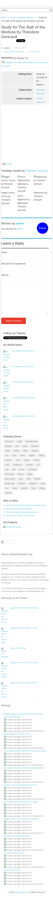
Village (42, 488)
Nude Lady (10, 483)
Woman (9, 493)
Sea (7, 488)
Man (28, 479)
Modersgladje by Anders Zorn (17, 734)
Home (4, 17)
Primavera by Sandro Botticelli (19, 508)
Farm (18, 460)
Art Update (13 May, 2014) (23, 366)
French (36, 460)
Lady (21, 479)
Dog (14, 455)
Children (35, 451)
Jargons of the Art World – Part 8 (24, 608)
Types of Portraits (18, 648)
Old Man (21, 483)
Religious (33, 483)
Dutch (22, 455)
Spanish (24, 488)
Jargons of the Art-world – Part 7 (23, 628)
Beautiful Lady (31, 441)
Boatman (35, 446)
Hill (14, 469)
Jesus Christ (10, 479)
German (29, 465)
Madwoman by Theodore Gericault (40, 196)
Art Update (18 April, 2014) (23, 416)
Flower (27, 460)
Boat (25, 446)
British (16, 451)
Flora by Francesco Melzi (14, 853)
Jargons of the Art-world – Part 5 (23, 682)
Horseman (10, 474)
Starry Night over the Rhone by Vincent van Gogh (25, 751)
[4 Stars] (9, 58)
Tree (33, 488)
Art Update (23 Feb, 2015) (22, 351)
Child (25, 451)
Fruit (7, 465)
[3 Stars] (7, 58)
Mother (37, 479)
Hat (7, 469)
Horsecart (33, 469)
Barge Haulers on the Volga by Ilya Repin (21, 819)
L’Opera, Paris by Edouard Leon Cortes (20, 785)
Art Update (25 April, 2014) (23, 397)
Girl (38, 465)
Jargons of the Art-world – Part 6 (23, 662)
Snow (15, 488)
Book (8, 451)
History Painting (17, 17)
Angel (19, 441)
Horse (21, 469)
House (20, 474)
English (32, 455)
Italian (30, 474)
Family (41, 455)
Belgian (8, 446)
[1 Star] (2, 58)
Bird (17, 446)
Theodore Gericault (36, 170)
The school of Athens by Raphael (20, 515)
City (7, 455)
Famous (9, 460)
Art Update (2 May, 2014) (22, 382)
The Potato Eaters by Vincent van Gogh (20, 802)
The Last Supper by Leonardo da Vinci (22, 512)
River (43, 483)
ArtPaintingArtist (12, 3)
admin (7, 47)
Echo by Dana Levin (12, 870)
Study (9, 163)
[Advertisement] (25, 138)
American (9, 441)
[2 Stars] (5, 58)
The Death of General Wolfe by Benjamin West (26, 505)
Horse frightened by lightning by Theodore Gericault (24, 203)
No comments (34, 51)
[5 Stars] (11, 58)
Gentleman (17, 465)
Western (30, 17)
